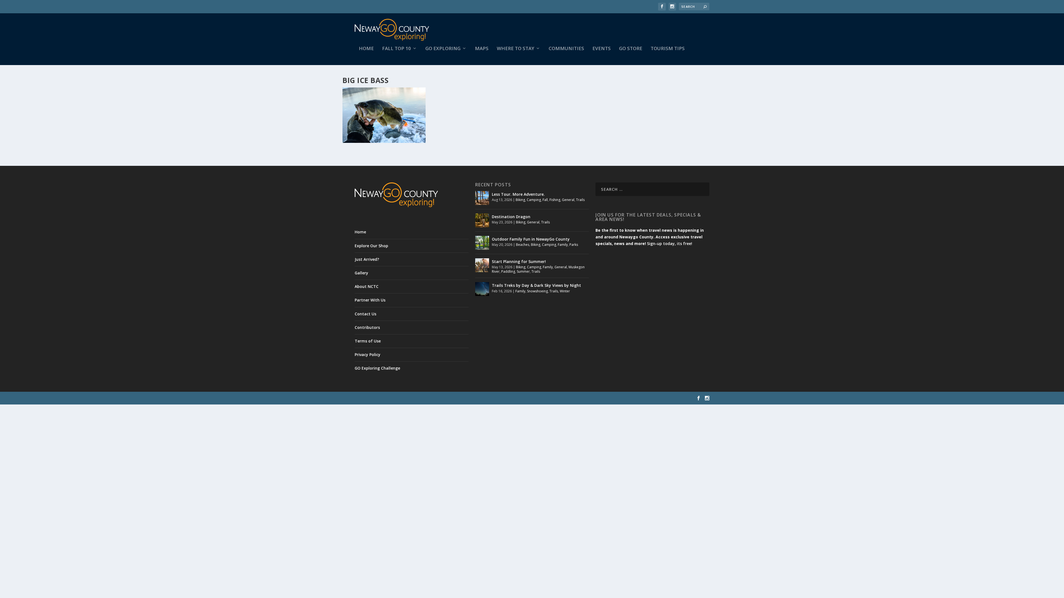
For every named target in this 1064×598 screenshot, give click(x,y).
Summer (523, 271)
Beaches (522, 244)
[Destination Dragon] (482, 220)
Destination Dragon (511, 216)
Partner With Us (370, 300)
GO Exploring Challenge (377, 368)
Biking (520, 199)
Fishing (554, 199)
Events (601, 48)
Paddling (508, 271)
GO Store (630, 48)
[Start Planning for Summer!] (482, 265)
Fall (545, 199)
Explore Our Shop (371, 245)
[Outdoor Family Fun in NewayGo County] (482, 243)
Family (563, 244)
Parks (573, 244)
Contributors (367, 327)
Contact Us (365, 313)
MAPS (481, 48)
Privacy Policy (367, 354)
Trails (580, 199)
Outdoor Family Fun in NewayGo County (531, 239)
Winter (565, 291)
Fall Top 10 (396, 48)
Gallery (361, 272)
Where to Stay (515, 48)
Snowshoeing (537, 291)
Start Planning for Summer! (519, 261)
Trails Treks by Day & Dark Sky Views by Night (536, 285)
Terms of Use (368, 341)
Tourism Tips (668, 48)
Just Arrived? (367, 259)
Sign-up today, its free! (669, 243)
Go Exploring (443, 48)
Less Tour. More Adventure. (518, 194)
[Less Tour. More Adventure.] (482, 198)
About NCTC (366, 286)
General (568, 199)
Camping (534, 199)
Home (366, 48)
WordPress (445, 398)
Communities (566, 48)
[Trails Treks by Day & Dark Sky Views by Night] (482, 289)
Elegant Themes (393, 398)
